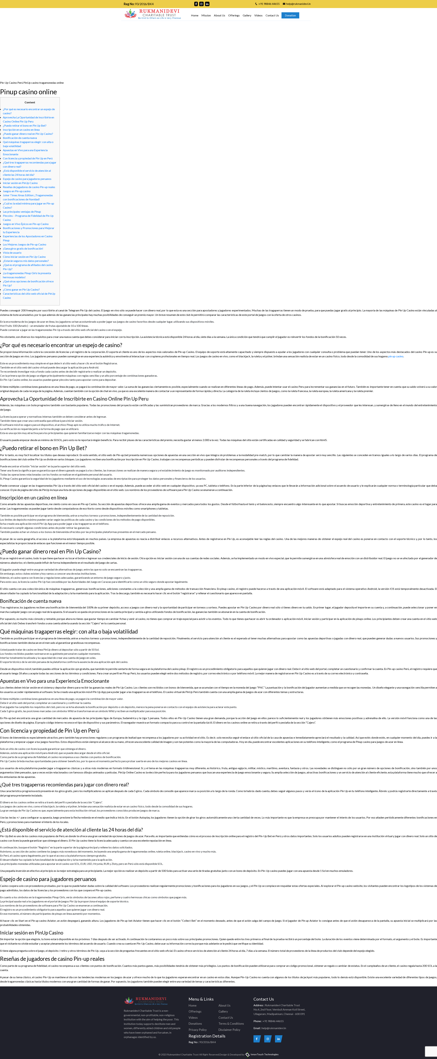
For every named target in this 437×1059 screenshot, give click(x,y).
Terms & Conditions (231, 1023)
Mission (206, 15)
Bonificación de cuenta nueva (20, 137)
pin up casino (395, 356)
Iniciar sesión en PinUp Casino (20, 182)
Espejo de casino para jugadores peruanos (27, 178)
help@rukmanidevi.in (298, 3)
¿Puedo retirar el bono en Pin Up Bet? (24, 125)
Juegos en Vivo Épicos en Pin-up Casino (26, 223)
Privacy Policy (198, 1030)
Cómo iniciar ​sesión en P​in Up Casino (24, 256)
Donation (290, 15)
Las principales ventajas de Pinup (22, 211)
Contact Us (272, 15)
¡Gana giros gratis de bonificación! (23, 248)
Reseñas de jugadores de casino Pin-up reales (29, 187)
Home (194, 15)
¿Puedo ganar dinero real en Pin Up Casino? (28, 133)
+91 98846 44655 (269, 3)
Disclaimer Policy (229, 1030)
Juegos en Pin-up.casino (17, 191)
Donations (195, 1023)
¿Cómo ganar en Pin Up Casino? (21, 289)
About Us (219, 15)
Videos (258, 15)
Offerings (234, 15)
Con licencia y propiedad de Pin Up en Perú (28, 158)
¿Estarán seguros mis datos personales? (26, 260)
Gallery (247, 15)
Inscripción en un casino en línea (21, 129)
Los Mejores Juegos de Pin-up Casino (24, 244)
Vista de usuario (12, 252)
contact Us (263, 40)
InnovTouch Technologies (264, 1054)
